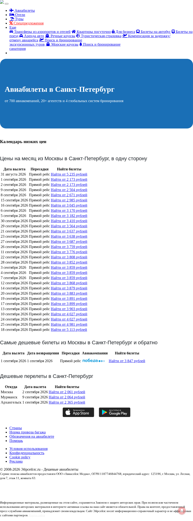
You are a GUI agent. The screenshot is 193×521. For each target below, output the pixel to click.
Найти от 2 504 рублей (69, 190)
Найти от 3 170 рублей (69, 210)
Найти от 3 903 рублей (69, 309)
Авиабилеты (24, 10)
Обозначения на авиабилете (31, 436)
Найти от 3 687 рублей (69, 242)
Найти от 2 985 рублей (69, 200)
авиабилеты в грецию (75, 486)
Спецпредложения (28, 23)
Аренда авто (33, 36)
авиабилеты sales (51, 486)
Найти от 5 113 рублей (69, 330)
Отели (19, 15)
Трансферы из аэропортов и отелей (42, 32)
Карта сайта (37, 515)
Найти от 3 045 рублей (69, 205)
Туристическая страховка (100, 36)
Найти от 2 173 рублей (69, 179)
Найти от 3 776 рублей (69, 252)
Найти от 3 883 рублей (69, 293)
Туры (19, 19)
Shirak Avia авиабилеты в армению (20, 486)
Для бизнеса (125, 32)
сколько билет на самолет (94, 494)
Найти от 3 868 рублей (69, 283)
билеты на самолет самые (100, 490)
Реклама (16, 461)
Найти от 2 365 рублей (67, 402)
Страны (15, 428)
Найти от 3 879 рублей (69, 288)
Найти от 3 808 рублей (69, 257)
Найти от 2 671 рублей (69, 195)
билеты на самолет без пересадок (64, 490)
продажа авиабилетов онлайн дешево (34, 494)
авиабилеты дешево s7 (101, 486)
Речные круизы (62, 36)
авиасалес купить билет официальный (22, 490)
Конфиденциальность (26, 453)
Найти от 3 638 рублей (69, 236)
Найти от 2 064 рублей (67, 397)
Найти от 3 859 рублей (69, 267)
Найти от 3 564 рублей (69, 226)
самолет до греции (68, 494)
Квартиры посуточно (93, 32)
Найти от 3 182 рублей (69, 216)
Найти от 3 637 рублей (69, 231)
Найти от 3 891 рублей (69, 299)
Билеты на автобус (155, 32)
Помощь (16, 441)
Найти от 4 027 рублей (69, 314)
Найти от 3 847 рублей (127, 361)
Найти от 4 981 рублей (69, 324)
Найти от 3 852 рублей (69, 262)
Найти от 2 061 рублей (67, 392)
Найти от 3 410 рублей (69, 221)
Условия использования (28, 449)
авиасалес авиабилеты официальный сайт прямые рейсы (148, 486)
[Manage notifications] (182, 510)
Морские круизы (64, 44)
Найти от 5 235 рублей (69, 174)
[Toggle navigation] (6, 3)
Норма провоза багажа (27, 432)
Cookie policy (19, 457)
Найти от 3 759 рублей (69, 247)
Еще (12, 27)
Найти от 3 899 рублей (69, 304)
